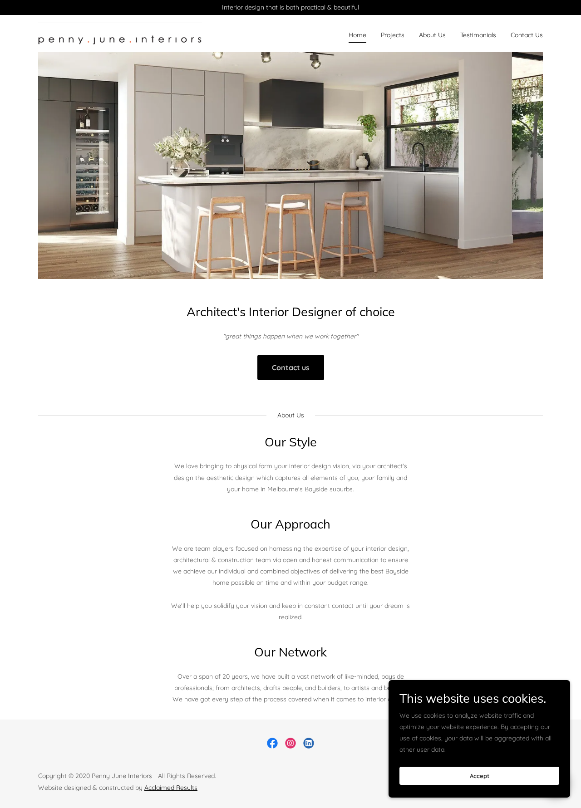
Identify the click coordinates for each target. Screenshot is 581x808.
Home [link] (357, 35)
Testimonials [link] (478, 35)
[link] (120, 33)
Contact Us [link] (527, 35)
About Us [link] (432, 35)
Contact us (291, 367)
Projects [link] (392, 35)
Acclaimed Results (170, 788)
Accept (479, 775)
